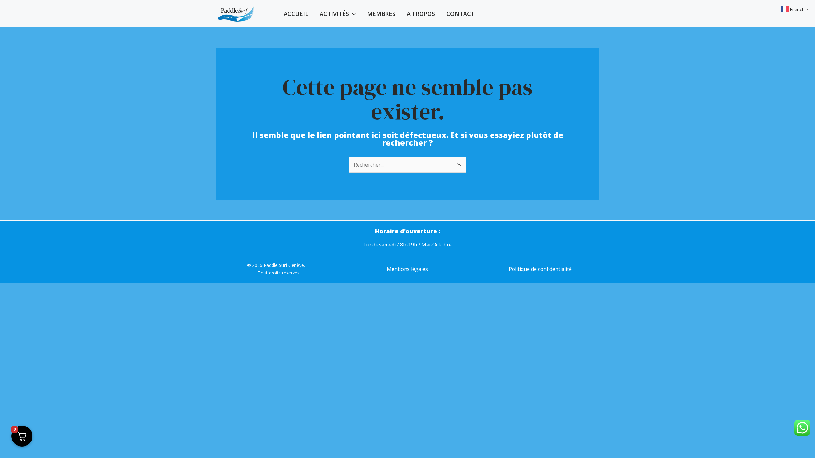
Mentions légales (407, 269)
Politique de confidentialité (540, 269)
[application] (352, 13)
